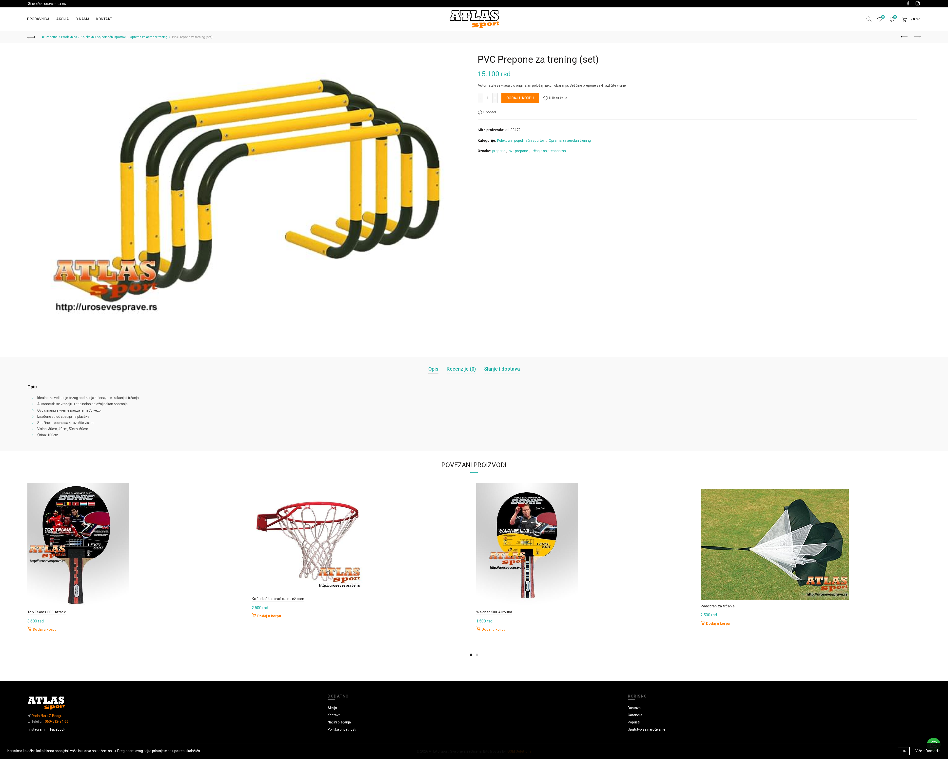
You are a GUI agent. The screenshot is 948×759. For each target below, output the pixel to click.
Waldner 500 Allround (494, 612)
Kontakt (104, 19)
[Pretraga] (869, 19)
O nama (83, 19)
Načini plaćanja (339, 722)
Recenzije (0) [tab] (461, 369)
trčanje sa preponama (549, 151)
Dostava (634, 708)
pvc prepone (518, 151)
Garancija (635, 715)
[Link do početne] (173, 703)
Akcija (62, 19)
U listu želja (558, 98)
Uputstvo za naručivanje (646, 729)
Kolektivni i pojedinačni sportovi (103, 37)
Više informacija (928, 751)
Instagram (37, 729)
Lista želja (883, 17)
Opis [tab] (433, 369)
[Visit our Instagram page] (918, 3)
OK (904, 751)
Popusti (634, 722)
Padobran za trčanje (718, 606)
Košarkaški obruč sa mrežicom (278, 599)
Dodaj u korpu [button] (45, 629)
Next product (917, 37)
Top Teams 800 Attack (46, 612)
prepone (498, 151)
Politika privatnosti (342, 729)
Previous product (904, 37)
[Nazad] (31, 37)
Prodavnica (38, 19)
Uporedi (895, 17)
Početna (52, 37)
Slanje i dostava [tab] (502, 369)
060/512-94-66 (55, 4)
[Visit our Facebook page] (908, 3)
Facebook (57, 729)
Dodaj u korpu (520, 98)
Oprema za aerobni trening (149, 37)
